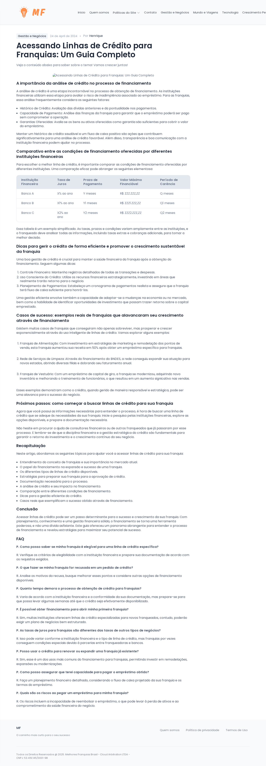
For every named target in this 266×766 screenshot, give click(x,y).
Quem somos (99, 12)
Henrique (96, 36)
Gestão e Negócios (175, 12)
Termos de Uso (237, 730)
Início (81, 12)
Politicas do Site (125, 13)
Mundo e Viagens (205, 12)
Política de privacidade (202, 730)
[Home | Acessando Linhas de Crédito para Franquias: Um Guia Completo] (43, 12)
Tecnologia (230, 12)
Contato (150, 12)
